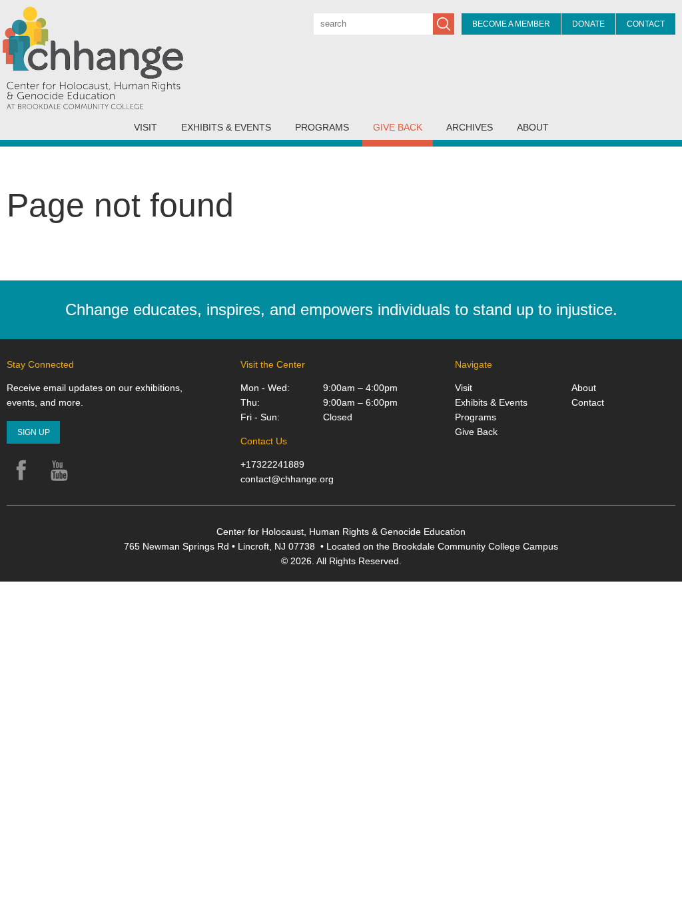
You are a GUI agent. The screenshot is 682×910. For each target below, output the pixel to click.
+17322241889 (272, 464)
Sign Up (33, 432)
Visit (145, 127)
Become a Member (511, 24)
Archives (469, 127)
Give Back (397, 127)
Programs (322, 127)
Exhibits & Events (226, 127)
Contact (646, 24)
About (533, 127)
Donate (588, 24)
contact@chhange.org (287, 479)
